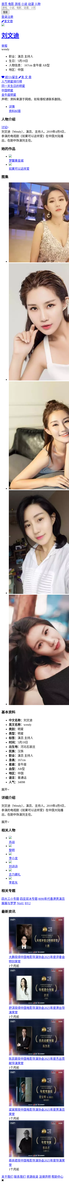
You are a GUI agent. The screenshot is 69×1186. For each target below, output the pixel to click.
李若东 (13, 882)
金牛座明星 (8, 94)
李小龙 (13, 858)
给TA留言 (11, 77)
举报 (4, 45)
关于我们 (7, 1176)
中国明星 (7, 90)
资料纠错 (15, 111)
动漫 (31, 4)
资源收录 (32, 1176)
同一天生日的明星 (13, 86)
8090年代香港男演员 (51, 898)
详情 (12, 106)
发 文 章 (26, 77)
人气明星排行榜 (11, 81)
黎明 (12, 850)
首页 (4, 4)
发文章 (8, 21)
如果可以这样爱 (19, 168)
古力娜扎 (15, 874)
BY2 (28, 903)
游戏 (18, 4)
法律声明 (45, 1176)
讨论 (4, 127)
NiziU (20, 903)
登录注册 (7, 16)
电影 (11, 4)
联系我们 (20, 1176)
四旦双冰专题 (29, 898)
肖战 (12, 842)
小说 (24, 4)
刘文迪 (10, 35)
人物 (37, 4)
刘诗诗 (13, 866)
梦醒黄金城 (16, 160)
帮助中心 (57, 1176)
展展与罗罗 (8, 903)
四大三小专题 (10, 898)
